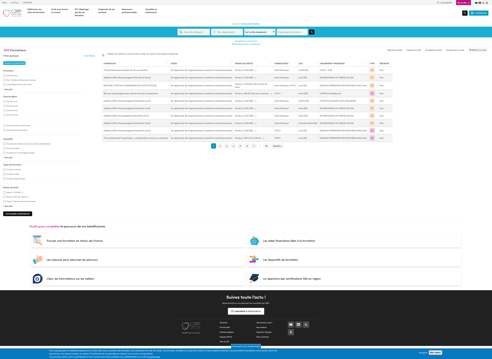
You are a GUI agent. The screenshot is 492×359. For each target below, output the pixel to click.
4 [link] (233, 146)
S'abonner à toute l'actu (247, 311)
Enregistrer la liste (433, 50)
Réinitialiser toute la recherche (246, 44)
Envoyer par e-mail (455, 50)
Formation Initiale (12, 148)
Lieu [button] (301, 63)
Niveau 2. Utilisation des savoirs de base (20, 201)
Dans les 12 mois (12, 115)
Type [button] (372, 63)
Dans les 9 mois (12, 110)
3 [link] (226, 146)
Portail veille (225, 327)
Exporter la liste (414, 50)
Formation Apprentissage (15, 178)
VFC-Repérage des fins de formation (82, 12)
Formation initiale (12, 174)
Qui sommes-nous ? (264, 322)
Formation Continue (13, 169)
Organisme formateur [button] (332, 63)
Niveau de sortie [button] (244, 63)
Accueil (235, 24)
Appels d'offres (226, 337)
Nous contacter (263, 337)
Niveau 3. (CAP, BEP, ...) (14, 192)
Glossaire (223, 322)
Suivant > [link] (277, 146)
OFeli (4, 2)
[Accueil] (12, 13)
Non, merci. (435, 352)
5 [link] (240, 146)
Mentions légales (227, 332)
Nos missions (262, 327)
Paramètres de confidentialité (246, 346)
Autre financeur (12, 75)
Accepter (423, 352)
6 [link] (247, 146)
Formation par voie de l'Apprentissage (20, 153)
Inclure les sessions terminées (16, 130)
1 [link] (213, 146)
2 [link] (220, 146)
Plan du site (224, 341)
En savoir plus (153, 356)
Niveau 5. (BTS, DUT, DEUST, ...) (17, 197)
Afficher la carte (478, 50)
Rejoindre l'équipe (264, 332)
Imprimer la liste (394, 50)
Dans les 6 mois (12, 106)
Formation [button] (110, 63)
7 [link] (253, 146)
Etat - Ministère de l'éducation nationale (21, 80)
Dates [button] (174, 63)
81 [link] (266, 146)
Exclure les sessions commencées (18, 125)
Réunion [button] (384, 63)
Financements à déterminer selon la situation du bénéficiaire (28, 144)
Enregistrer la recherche (246, 41)
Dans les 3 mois (12, 101)
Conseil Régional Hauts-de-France (19, 84)
